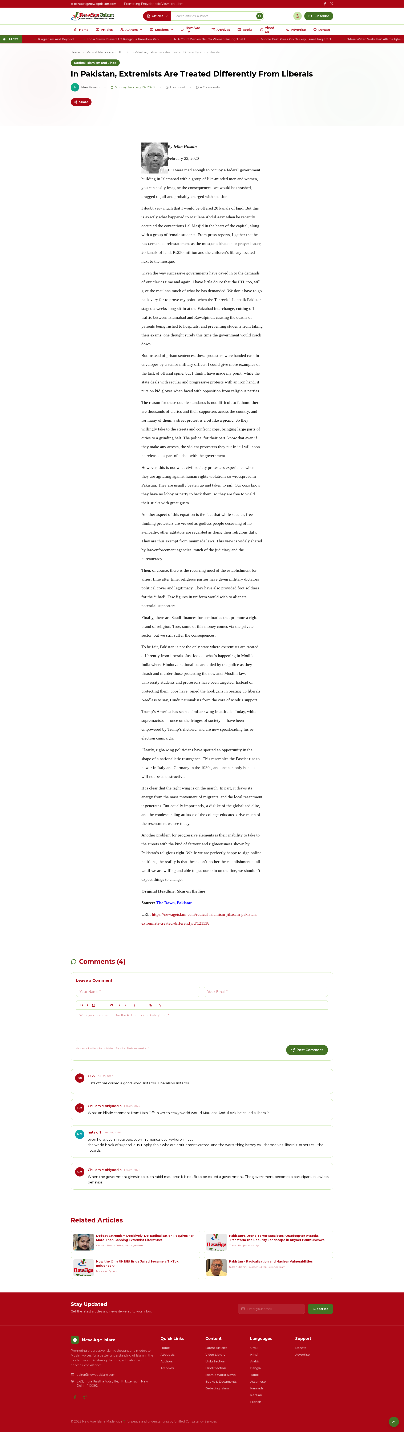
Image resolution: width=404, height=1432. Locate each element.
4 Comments (210, 87)
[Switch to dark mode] (297, 16)
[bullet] (141, 1005)
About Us (168, 1355)
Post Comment (310, 1050)
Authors (167, 1361)
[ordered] (135, 1005)
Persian (256, 1395)
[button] (102, 1005)
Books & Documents (221, 1382)
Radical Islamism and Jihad (105, 52)
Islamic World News (220, 1375)
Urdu (254, 1348)
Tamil (254, 1375)
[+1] (126, 1005)
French (255, 1402)
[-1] (121, 1005)
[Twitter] (85, 1397)
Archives (167, 1368)
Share (83, 102)
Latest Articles (216, 1348)
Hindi (254, 1355)
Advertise (302, 1355)
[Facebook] (75, 1397)
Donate (301, 1348)
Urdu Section (215, 1361)
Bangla (255, 1368)
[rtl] (111, 1005)
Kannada (256, 1388)
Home (75, 52)
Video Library (215, 1355)
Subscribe (320, 1309)
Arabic (255, 1361)
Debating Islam (217, 1388)
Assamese (258, 1382)
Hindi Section (215, 1368)
